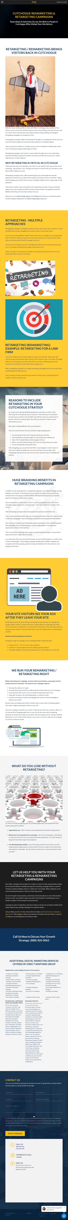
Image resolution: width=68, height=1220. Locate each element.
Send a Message (15, 1133)
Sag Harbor (18, 1024)
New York (14, 1007)
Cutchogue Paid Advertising (53, 981)
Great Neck (14, 1034)
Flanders (7, 1026)
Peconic (18, 1009)
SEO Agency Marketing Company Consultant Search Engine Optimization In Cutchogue (13, 993)
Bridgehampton (14, 1026)
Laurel (17, 1011)
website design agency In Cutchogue (27, 196)
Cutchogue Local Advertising (13, 981)
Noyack (13, 1015)
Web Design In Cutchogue (12, 997)
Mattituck (7, 1011)
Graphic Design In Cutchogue (13, 979)
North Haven (15, 1020)
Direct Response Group (21, 1213)
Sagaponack (18, 1028)
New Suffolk (12, 1009)
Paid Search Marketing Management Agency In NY (33, 1032)
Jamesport (10, 1013)
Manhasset (8, 1034)
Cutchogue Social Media (52, 991)
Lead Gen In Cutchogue (32, 979)
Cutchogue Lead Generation (53, 979)
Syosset (18, 1030)
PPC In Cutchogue (30, 983)
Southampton (11, 1024)
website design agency (34, 199)
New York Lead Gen (30, 1023)
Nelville (7, 1030)
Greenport (8, 1022)
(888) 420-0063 (21, 912)
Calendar (18, 1157)
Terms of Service (10, 1125)
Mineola (14, 1032)
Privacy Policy (23, 1125)
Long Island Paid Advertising (32, 1030)
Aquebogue (8, 1020)
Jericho (19, 1034)
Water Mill (13, 1022)
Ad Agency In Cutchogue (12, 974)
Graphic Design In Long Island (32, 1021)
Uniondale (18, 1032)
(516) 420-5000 (20, 1148)
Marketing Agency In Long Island (33, 1028)
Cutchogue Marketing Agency (33, 981)
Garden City (8, 1032)
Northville (7, 1015)
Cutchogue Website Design (33, 997)
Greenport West (18, 1013)
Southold (13, 1011)
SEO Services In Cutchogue (33, 991)
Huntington (12, 1030)
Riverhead (12, 1028)
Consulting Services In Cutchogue (54, 974)
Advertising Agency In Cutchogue (34, 974)
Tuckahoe (15, 1019)
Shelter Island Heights (13, 1017)
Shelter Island (8, 1019)
